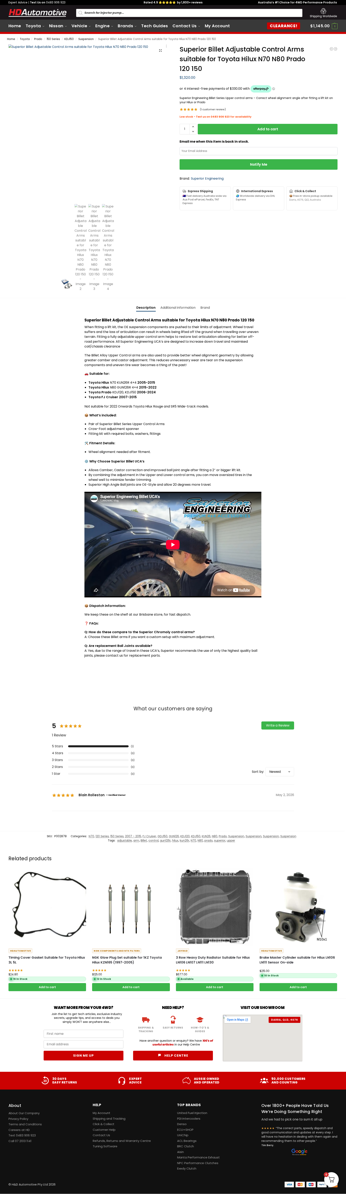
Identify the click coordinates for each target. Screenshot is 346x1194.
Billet (144, 840)
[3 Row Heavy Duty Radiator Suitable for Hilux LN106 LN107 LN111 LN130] (214, 907)
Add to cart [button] (47, 987)
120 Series (102, 836)
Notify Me (258, 164)
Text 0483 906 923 (22, 1135)
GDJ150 (162, 836)
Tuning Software (105, 1146)
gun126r (165, 840)
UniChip (182, 1135)
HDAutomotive (20, 950)
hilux (175, 840)
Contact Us (101, 1135)
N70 (91, 836)
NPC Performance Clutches (197, 1163)
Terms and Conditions (25, 1124)
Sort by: (258, 771)
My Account (101, 1113)
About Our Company (24, 1113)
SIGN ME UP (83, 1055)
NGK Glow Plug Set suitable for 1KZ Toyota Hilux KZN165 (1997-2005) (127, 960)
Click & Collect (103, 1124)
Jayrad (183, 950)
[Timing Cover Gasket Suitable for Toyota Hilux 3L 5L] (47, 907)
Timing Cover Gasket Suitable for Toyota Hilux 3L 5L (46, 960)
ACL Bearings (187, 1141)
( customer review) (213, 109)
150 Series (53, 39)
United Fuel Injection (192, 1113)
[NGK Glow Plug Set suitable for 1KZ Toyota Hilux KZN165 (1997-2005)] (131, 907)
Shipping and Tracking (109, 1118)
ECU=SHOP (185, 1130)
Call (20, 1141)
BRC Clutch (185, 1146)
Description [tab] (146, 307)
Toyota (25, 39)
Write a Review (277, 725)
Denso (182, 1124)
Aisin (180, 1152)
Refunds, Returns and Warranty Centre (122, 1141)
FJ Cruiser (149, 836)
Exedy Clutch (186, 1168)
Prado (38, 39)
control (153, 840)
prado (208, 840)
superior (219, 840)
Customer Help (104, 1130)
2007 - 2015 (133, 836)
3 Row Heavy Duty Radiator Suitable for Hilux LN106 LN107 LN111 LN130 (213, 960)
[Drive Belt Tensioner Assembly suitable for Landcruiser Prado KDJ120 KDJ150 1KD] (331, 49)
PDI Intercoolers (188, 1118)
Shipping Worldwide (323, 16)
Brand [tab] (205, 307)
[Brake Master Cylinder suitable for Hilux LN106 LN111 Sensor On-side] (298, 907)
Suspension (86, 39)
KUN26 (206, 836)
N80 (214, 836)
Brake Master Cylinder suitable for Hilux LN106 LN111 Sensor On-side (297, 960)
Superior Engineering (207, 178)
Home (11, 39)
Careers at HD (19, 1130)
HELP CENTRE (176, 1055)
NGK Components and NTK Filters (117, 950)
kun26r (184, 840)
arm (136, 840)
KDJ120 (185, 836)
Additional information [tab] (178, 307)
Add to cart (267, 129)
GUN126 (174, 836)
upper (231, 840)
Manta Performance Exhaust (198, 1157)
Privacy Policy (18, 1119)
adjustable (124, 840)
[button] (324, 26)
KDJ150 (69, 39)
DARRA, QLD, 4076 (284, 1019)
